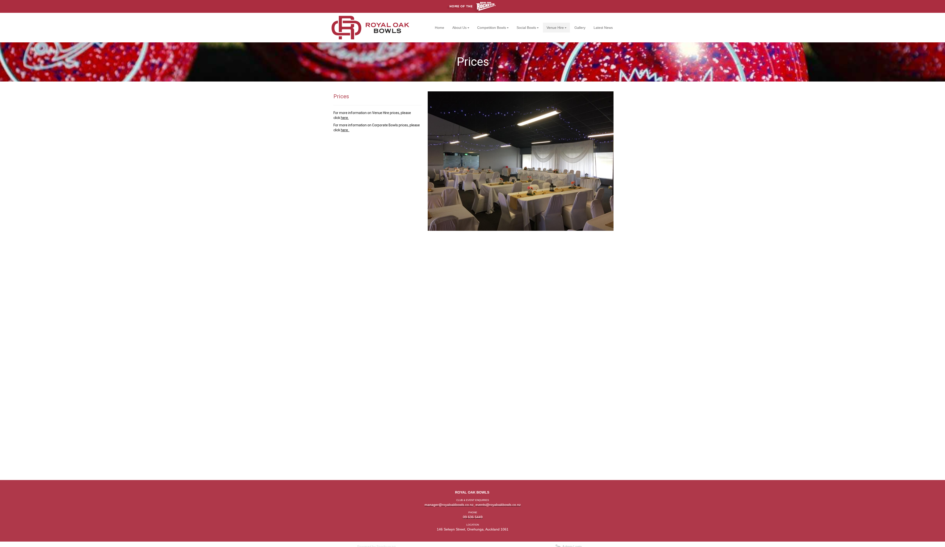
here (344, 118)
